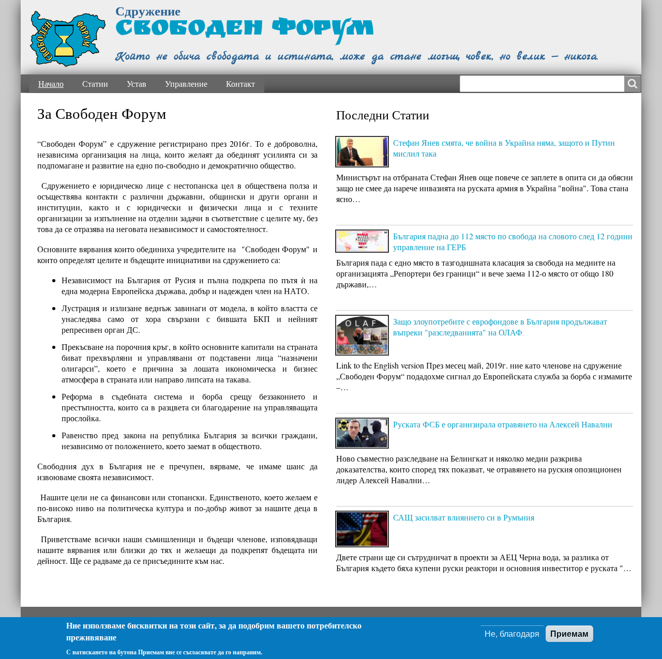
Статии (95, 83)
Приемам (569, 634)
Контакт (240, 83)
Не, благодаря (512, 634)
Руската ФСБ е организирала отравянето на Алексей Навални (502, 424)
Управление (186, 83)
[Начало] (68, 39)
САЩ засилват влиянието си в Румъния (463, 517)
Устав (136, 83)
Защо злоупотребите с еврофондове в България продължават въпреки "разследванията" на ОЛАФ (500, 327)
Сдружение (147, 10)
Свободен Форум (244, 30)
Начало (51, 83)
